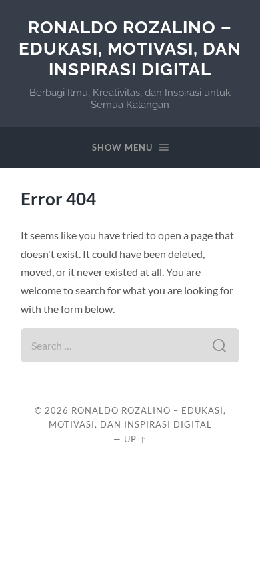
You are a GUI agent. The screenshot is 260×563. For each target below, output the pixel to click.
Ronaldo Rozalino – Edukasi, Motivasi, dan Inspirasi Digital (130, 48)
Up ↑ (135, 439)
